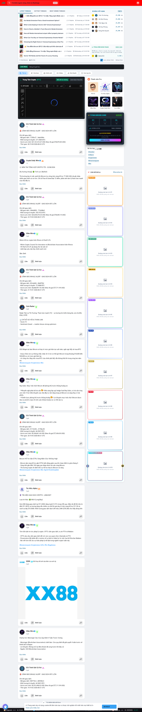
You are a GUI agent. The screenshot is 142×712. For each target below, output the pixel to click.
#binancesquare (25, 363)
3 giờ (27, 236)
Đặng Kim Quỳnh (104, 31)
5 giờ (27, 345)
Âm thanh (73, 73)
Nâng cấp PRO (105, 140)
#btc (42, 363)
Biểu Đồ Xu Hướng (62, 80)
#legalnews (52, 545)
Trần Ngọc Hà (103, 23)
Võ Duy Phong (103, 27)
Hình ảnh (49, 73)
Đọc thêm (23, 147)
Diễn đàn (32, 60)
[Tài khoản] (138, 3)
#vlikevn (91, 155)
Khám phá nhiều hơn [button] (33, 708)
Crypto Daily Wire (32, 161)
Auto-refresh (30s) (108, 60)
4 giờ (27, 272)
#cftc (42, 545)
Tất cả (24, 73)
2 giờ (27, 199)
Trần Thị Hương (103, 15)
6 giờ (27, 564)
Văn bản (36, 73)
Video (61, 73)
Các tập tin (87, 73)
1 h (27, 127)
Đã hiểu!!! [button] (107, 706)
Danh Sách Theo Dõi (76, 80)
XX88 (28, 561)
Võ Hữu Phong (103, 19)
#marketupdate (53, 470)
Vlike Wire (30, 233)
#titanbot (91, 152)
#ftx (45, 545)
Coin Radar (30, 306)
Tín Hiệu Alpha (31, 488)
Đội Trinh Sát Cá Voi (33, 124)
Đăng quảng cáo (117, 172)
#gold (46, 470)
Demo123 (101, 56)
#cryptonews (35, 363)
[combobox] (33, 3)
